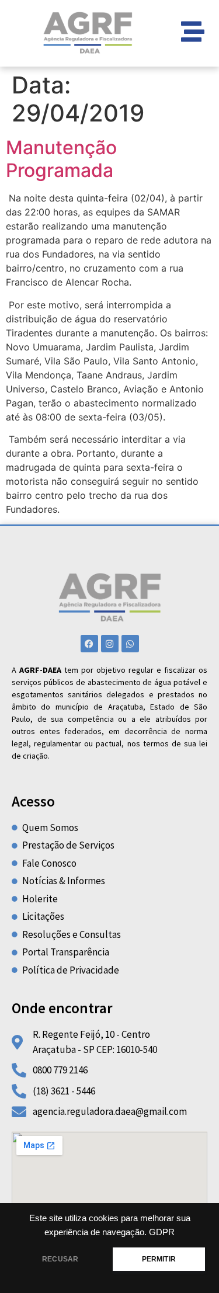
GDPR (162, 1232)
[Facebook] (89, 643)
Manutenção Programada (61, 158)
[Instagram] (110, 643)
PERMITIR (159, 1259)
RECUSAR (60, 1259)
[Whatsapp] (130, 643)
